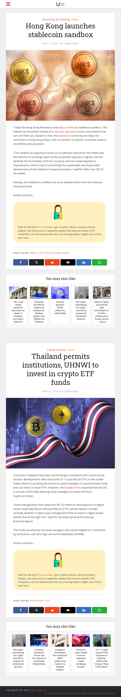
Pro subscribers (46, 227)
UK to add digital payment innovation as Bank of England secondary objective (18, 311)
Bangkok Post (72, 487)
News (75, 19)
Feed (91, 693)
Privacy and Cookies (77, 693)
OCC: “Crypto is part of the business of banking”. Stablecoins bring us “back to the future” (102, 658)
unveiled (69, 127)
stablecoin (64, 135)
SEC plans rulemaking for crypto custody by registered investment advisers (81, 310)
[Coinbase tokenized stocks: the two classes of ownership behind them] (39, 640)
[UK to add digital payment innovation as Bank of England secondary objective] (18, 292)
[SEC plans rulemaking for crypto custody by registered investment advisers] (81, 292)
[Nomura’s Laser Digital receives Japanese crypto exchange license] (81, 640)
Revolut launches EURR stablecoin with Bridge (60, 307)
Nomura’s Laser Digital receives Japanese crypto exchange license (81, 658)
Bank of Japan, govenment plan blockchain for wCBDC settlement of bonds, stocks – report (102, 311)
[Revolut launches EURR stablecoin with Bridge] (60, 292)
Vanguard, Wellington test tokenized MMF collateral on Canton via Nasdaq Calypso (60, 659)
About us (99, 693)
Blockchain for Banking (56, 19)
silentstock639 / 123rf (40, 600)
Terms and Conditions (55, 693)
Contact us (110, 693)
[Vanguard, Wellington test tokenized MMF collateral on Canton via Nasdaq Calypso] (60, 640)
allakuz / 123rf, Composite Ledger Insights (49, 252)
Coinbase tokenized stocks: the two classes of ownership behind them (39, 656)
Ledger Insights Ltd (38, 690)
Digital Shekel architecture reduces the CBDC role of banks (57, 688)
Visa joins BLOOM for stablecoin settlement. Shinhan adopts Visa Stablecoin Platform (39, 311)
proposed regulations (65, 131)
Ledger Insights (71, 43)
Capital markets (56, 350)
